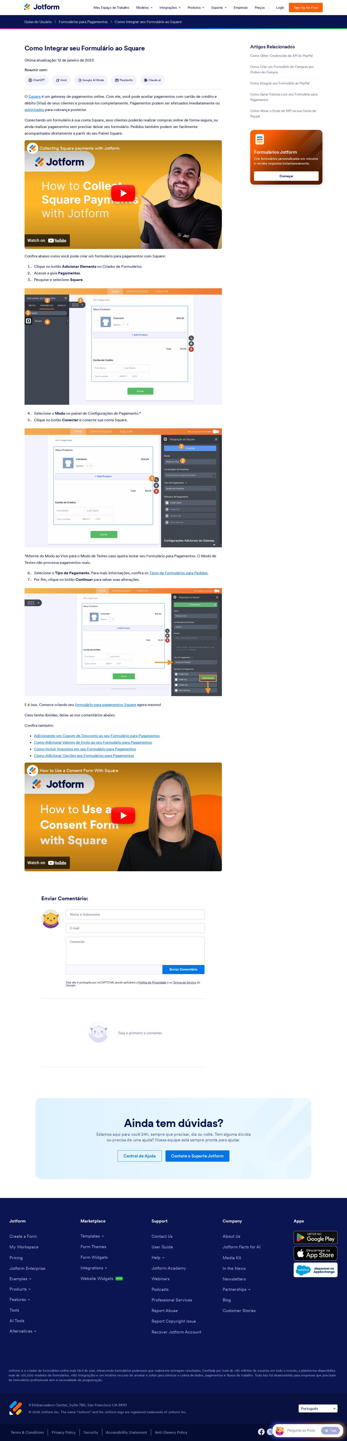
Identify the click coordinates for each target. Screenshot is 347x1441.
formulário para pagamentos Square (105, 704)
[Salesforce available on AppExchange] (316, 1270)
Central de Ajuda (139, 1156)
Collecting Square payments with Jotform (79, 148)
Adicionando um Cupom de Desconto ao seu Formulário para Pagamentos (97, 735)
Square (35, 96)
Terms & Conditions (27, 1432)
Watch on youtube (47, 240)
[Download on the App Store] (316, 1253)
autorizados (34, 109)
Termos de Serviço (184, 982)
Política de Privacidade (152, 982)
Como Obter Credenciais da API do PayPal (281, 56)
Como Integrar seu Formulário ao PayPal (279, 83)
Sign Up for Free (306, 7)
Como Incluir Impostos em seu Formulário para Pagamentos (85, 749)
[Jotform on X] (270, 1432)
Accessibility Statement (126, 1432)
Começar (286, 176)
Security (91, 1432)
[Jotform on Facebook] (261, 1432)
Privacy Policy (64, 1432)
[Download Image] (215, 397)
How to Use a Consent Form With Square (79, 770)
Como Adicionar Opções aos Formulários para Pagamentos (84, 755)
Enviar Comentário (183, 969)
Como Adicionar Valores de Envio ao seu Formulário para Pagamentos (93, 742)
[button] (279, 1430)
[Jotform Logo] (41, 7)
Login (280, 7)
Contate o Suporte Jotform (197, 1156)
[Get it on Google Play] (316, 1237)
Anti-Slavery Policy (171, 1432)
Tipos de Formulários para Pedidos (178, 572)
